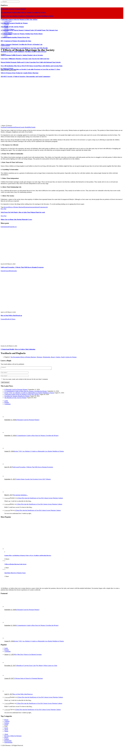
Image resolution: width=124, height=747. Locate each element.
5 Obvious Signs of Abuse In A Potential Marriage (28, 678)
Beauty (6, 719)
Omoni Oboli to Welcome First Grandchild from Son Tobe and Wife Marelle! (24, 48)
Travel (6, 729)
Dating (3, 271)
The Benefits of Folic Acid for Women (12, 26)
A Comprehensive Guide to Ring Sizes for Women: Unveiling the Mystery (25, 391)
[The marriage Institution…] (13, 492)
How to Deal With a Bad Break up (11, 315)
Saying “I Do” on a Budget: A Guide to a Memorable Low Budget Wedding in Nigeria (29, 393)
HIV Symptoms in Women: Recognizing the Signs (16, 41)
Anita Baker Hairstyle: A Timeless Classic (15, 573)
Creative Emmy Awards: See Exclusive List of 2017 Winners (33, 479)
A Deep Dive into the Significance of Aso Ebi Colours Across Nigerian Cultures (40, 498)
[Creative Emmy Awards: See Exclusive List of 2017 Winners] (13, 476)
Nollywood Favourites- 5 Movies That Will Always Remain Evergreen (22, 267)
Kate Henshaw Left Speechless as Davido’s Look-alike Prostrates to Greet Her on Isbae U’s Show (30, 69)
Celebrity (7, 721)
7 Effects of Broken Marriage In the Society (15, 564)
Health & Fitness (10, 319)
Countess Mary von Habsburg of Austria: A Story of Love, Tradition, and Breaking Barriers (27, 555)
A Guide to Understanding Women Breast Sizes (15, 37)
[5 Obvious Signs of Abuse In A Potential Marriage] (13, 675)
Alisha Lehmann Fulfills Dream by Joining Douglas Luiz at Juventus (22, 55)
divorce (6, 207)
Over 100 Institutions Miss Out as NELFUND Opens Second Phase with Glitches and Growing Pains (31, 66)
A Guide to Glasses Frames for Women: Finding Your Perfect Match (21, 34)
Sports (6, 728)
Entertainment (5, 226)
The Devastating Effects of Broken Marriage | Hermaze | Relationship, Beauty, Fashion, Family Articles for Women (43, 357)
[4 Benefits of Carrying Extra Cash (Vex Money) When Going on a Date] (13, 662)
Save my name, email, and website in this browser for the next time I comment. (25, 379)
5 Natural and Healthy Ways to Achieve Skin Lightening (18, 349)
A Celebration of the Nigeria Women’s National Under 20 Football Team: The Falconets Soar (29, 30)
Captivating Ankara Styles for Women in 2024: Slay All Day (21, 394)
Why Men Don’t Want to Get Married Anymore (28, 654)
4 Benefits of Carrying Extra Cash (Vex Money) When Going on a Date (36, 665)
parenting (35, 207)
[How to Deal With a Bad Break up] (30, 309)
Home (25, 207)
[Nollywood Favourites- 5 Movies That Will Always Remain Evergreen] (16, 260)
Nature (6, 731)
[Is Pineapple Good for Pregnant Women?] (13, 416)
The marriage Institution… (20, 495)
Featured (7, 45)
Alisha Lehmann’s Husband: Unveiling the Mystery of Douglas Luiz (21, 44)
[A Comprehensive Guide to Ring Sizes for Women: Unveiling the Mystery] (13, 432)
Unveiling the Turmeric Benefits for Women (17, 396)
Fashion (6, 723)
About (6, 734)
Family (3, 45)
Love (15, 226)
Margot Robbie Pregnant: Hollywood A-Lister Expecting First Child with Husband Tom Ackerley (31, 62)
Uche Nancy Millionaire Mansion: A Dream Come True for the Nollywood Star (25, 58)
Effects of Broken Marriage (16, 207)
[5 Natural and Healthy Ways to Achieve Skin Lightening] (22, 342)
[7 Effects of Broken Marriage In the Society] (57, 122)
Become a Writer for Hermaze (13, 736)
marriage (29, 207)
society (46, 207)
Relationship (13, 271)
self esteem (41, 207)
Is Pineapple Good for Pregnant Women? (16, 389)
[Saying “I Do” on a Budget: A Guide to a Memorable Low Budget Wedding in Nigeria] (13, 448)
